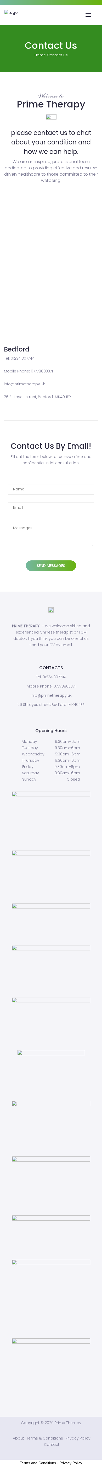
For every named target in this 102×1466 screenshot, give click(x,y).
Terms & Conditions (44, 1438)
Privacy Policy (77, 1438)
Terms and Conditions (38, 1463)
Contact (51, 1444)
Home (40, 55)
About (18, 1438)
